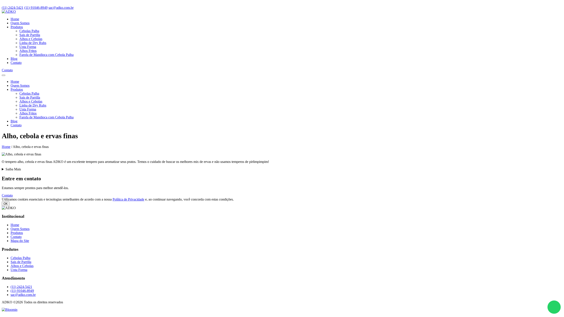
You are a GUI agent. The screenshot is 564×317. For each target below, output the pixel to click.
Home (15, 19)
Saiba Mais (13, 169)
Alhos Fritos (28, 51)
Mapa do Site (20, 241)
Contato (16, 63)
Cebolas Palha (29, 31)
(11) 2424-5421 (12, 7)
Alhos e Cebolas (30, 39)
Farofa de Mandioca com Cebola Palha (46, 55)
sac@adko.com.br (61, 7)
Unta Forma (27, 47)
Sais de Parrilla (29, 35)
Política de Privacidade (128, 199)
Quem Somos (20, 23)
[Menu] (3, 75)
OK (6, 203)
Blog (14, 59)
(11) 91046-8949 (36, 7)
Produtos (17, 27)
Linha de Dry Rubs (32, 43)
